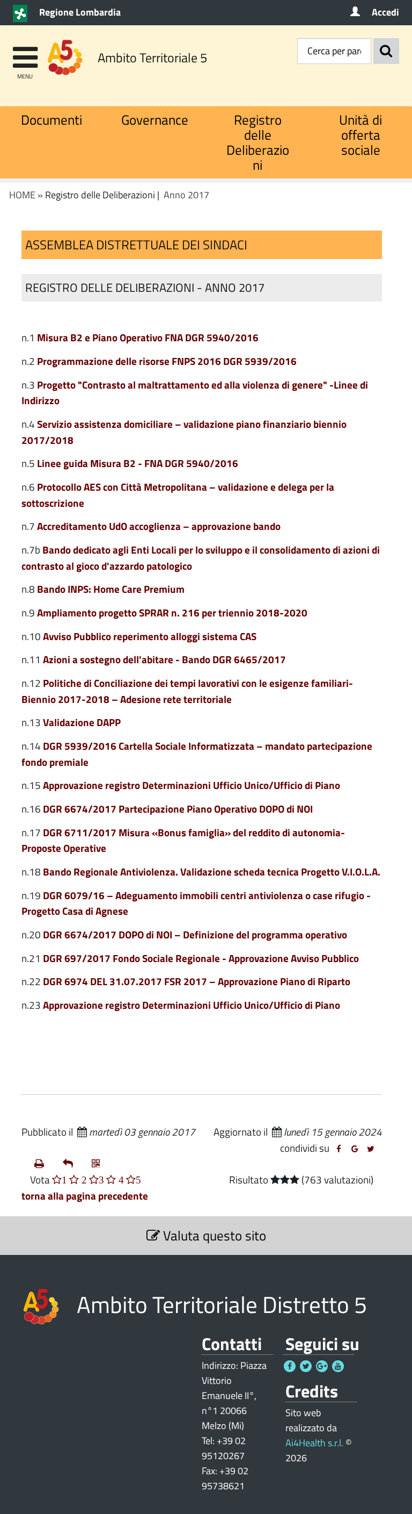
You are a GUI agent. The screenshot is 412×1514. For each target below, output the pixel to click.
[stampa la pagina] (44, 1164)
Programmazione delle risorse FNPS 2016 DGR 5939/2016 (167, 361)
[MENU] (25, 52)
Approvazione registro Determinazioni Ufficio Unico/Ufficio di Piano (191, 785)
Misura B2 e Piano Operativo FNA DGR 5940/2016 (148, 337)
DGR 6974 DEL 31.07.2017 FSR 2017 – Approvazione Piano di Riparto (196, 981)
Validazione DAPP (82, 722)
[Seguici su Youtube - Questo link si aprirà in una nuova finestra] (338, 1366)
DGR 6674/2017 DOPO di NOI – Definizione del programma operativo (195, 934)
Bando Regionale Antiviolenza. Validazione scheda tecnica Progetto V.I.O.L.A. (211, 871)
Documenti (51, 119)
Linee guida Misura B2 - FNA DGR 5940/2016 (137, 463)
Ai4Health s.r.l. (314, 1443)
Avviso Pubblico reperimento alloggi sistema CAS (149, 636)
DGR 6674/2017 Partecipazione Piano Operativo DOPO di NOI (178, 808)
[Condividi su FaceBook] (338, 1149)
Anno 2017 (186, 195)
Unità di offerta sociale (360, 134)
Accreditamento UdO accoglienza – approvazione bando (159, 526)
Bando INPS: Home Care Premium (111, 589)
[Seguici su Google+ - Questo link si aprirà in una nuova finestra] (322, 1366)
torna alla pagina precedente (84, 1195)
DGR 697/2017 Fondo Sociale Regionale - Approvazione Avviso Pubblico (201, 958)
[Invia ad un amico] (72, 1164)
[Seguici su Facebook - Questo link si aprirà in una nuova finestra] (290, 1366)
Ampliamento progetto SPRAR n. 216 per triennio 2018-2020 (172, 612)
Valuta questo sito (213, 1235)
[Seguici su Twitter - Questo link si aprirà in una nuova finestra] (306, 1366)
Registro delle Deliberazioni (257, 142)
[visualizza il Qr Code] (101, 1164)
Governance (154, 119)
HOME (22, 195)
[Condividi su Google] (354, 1149)
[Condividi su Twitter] (371, 1149)
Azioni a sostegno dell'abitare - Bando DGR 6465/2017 (164, 659)
